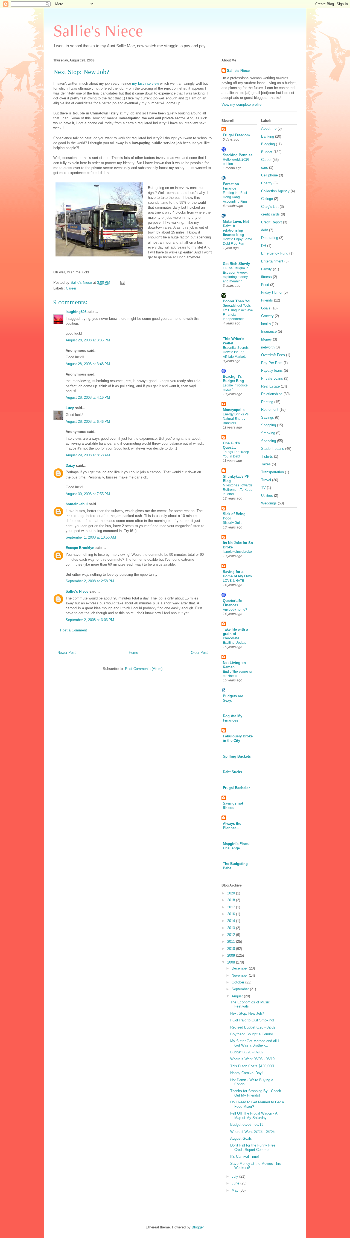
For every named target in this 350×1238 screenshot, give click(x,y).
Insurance (269, 331)
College (267, 199)
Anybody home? (235, 609)
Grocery (267, 316)
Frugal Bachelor (236, 788)
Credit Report (271, 222)
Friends (267, 300)
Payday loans (272, 370)
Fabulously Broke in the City (238, 738)
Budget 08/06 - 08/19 (246, 1124)
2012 (231, 935)
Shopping (268, 425)
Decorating (269, 238)
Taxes (266, 464)
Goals (265, 308)
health (266, 324)
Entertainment (272, 261)
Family (266, 269)
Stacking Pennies (237, 155)
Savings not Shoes (233, 805)
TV (263, 488)
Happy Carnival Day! (246, 1073)
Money (266, 339)
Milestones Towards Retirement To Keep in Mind (237, 489)
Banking (267, 136)
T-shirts (267, 456)
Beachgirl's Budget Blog (233, 378)
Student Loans (272, 449)
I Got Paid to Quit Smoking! (252, 1020)
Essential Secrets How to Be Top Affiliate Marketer (236, 352)
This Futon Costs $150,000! (252, 1066)
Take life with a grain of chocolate (235, 633)
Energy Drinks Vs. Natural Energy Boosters (236, 418)
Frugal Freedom (236, 135)
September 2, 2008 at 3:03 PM (90, 620)
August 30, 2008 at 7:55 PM (88, 494)
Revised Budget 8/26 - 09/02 (252, 1027)
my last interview (146, 83)
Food (265, 285)
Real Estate (270, 386)
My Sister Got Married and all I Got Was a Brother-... (254, 1043)
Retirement (269, 409)
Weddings (269, 503)
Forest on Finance (231, 186)
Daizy (70, 465)
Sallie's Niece (98, 31)
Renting (267, 402)
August (238, 996)
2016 (231, 914)
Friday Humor (271, 292)
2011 (231, 941)
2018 (231, 900)
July (235, 1176)
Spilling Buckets (237, 756)
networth (268, 347)
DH (263, 246)
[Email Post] (122, 282)
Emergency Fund (274, 253)
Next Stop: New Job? (247, 1013)
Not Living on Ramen (234, 665)
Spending (268, 441)
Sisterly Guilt (232, 523)
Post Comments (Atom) (143, 669)
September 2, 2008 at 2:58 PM (90, 581)
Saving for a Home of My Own (237, 574)
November (240, 975)
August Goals (241, 1138)
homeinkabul (77, 504)
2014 (231, 921)
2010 (231, 949)
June (236, 1183)
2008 (231, 962)
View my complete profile (241, 104)
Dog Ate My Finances (232, 718)
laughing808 (76, 312)
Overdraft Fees (273, 355)
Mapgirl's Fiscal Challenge (236, 846)
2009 (231, 955)
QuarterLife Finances (232, 603)
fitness (266, 277)
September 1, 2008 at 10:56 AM (91, 537)
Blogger (197, 1227)
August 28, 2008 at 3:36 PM (88, 340)
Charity (266, 183)
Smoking (268, 433)
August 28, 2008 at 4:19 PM (88, 397)
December (240, 968)
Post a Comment (73, 630)
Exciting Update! (235, 643)
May (236, 1190)
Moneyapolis (233, 410)
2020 (231, 893)
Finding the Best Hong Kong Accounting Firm (235, 197)
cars (264, 168)
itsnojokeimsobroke (237, 552)
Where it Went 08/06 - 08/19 (252, 1059)
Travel (266, 480)
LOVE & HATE (233, 581)
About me (268, 128)
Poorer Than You (237, 301)
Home (133, 653)
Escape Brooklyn (80, 548)
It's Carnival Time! (244, 1156)
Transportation (272, 472)
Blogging (268, 144)
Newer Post (66, 653)
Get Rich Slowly (236, 264)
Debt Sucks (232, 772)
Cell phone (269, 175)
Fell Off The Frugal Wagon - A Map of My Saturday (253, 1115)
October (238, 982)
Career (71, 288)
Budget (266, 152)
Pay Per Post (271, 363)
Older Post (199, 653)
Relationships (271, 394)
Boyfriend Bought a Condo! (251, 1034)
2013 (231, 928)
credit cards (270, 214)
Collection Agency (275, 191)
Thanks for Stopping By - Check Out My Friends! (255, 1093)
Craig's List (270, 207)
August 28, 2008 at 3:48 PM (88, 364)
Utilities (267, 496)
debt (264, 230)
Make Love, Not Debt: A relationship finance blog (236, 228)
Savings (267, 417)
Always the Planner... (232, 826)
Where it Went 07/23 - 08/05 (252, 1132)
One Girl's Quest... (231, 445)
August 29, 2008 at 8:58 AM (88, 455)
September (241, 989)
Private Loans (272, 378)
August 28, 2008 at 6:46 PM (88, 421)
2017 (231, 907)
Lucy (70, 408)
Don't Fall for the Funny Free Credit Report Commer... (252, 1147)
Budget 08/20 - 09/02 (246, 1052)
